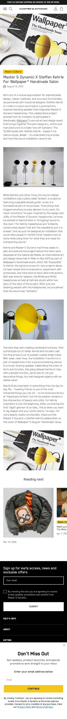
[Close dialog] (64, 645)
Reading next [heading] (33, 479)
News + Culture (13, 71)
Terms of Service (44, 707)
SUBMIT (33, 606)
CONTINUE (33, 688)
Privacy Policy (24, 707)
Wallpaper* (23, 120)
